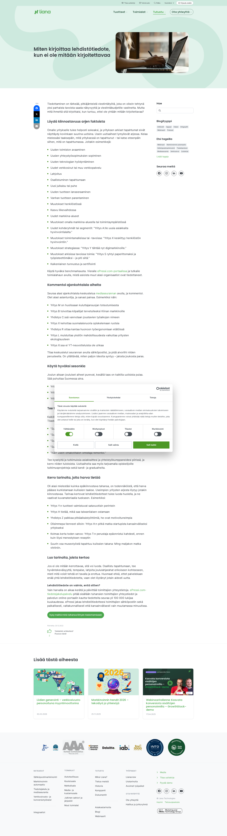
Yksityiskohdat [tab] (113, 397)
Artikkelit (160, 127)
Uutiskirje (184, 151)
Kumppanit (100, 790)
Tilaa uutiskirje (129, 3)
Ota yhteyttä (132, 800)
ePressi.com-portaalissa (112, 271)
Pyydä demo (166, 782)
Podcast (170, 130)
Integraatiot (39, 812)
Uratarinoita (132, 781)
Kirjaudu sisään (186, 3)
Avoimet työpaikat (135, 786)
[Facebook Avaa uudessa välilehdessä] (159, 173)
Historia (99, 786)
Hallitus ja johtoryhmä (137, 804)
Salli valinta (113, 445)
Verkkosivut (175, 151)
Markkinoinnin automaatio (176, 145)
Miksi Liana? (101, 777)
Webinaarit (161, 130)
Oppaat (168, 127)
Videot (176, 127)
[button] (120, 12)
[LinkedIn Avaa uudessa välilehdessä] (174, 173)
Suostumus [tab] (74, 397)
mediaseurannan (106, 293)
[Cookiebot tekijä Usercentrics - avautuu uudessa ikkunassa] (158, 389)
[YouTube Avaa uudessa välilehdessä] (181, 173)
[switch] (98, 434)
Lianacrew (131, 777)
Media (163, 772)
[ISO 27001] (155, 747)
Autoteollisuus (71, 776)
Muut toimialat (71, 805)
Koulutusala (70, 781)
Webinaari (161, 145)
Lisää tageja (163, 156)
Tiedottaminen (182, 148)
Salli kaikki (151, 445)
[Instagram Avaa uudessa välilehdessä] (166, 173)
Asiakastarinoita (103, 807)
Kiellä (75, 445)
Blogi (97, 811)
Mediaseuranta (162, 151)
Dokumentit (101, 795)
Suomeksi (168, 3)
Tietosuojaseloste (172, 802)
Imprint (160, 802)
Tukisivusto (145, 3)
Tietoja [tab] (153, 397)
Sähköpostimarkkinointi (166, 148)
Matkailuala (70, 785)
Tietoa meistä (102, 781)
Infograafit (184, 127)
